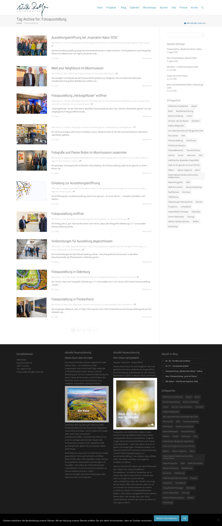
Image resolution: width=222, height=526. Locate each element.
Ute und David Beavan (80, 104)
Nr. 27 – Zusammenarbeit (177, 366)
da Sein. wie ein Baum (92, 304)
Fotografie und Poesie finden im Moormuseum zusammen (89, 152)
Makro (171, 170)
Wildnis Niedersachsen (178, 221)
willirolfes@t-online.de (195, 23)
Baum (80, 304)
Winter (196, 221)
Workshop (173, 226)
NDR (188, 182)
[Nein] (218, 519)
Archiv (194, 7)
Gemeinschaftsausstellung (118, 43)
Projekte (111, 7)
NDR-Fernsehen (175, 187)
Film (183, 135)
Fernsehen (173, 135)
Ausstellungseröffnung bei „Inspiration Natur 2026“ (84, 37)
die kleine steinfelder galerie (92, 101)
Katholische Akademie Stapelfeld (183, 160)
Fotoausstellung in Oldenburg (70, 272)
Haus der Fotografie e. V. (100, 219)
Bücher (164, 7)
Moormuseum (97, 73)
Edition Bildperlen (176, 125)
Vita (174, 7)
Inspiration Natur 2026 (139, 43)
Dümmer (196, 120)
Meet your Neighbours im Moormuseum (77, 68)
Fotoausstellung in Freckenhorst (72, 299)
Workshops (149, 7)
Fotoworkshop (193, 150)
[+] (32, 45)
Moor (197, 170)
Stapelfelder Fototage (178, 211)
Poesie (74, 161)
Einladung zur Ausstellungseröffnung (75, 183)
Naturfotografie (175, 182)
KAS (201, 155)
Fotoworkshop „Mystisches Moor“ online (184, 371)
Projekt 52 (172, 206)
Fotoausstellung (86, 43)
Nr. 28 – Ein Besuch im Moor (178, 360)
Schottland (186, 206)
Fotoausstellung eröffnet (67, 214)
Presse (183, 7)
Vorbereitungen (73, 249)
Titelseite (196, 211)
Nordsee (186, 192)
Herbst (171, 155)
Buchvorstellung (175, 115)
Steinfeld (66, 104)
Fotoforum (191, 140)
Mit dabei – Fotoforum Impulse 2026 (182, 381)
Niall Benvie (109, 73)
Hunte (113, 219)
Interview (191, 155)
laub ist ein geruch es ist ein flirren (127, 158)
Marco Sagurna (185, 170)
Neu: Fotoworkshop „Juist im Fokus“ (182, 376)
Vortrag (190, 216)
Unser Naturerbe (176, 216)
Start (100, 7)
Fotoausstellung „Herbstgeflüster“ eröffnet (78, 95)
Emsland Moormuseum (88, 158)
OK (184, 518)
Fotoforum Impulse (176, 145)
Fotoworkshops (100, 43)
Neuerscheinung (193, 187)
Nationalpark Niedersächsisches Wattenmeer (183, 176)
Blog (123, 7)
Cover (189, 115)
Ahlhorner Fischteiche (178, 106)
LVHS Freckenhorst (124, 304)
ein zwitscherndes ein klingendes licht (185, 130)
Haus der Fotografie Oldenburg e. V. (131, 246)
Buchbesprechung (184, 111)
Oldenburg (121, 219)
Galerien (134, 7)
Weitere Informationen (166, 518)
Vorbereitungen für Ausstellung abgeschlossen (82, 241)
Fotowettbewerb (175, 150)
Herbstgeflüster (125, 101)
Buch (170, 111)
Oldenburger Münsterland (180, 201)
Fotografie (111, 246)
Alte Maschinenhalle (84, 246)
